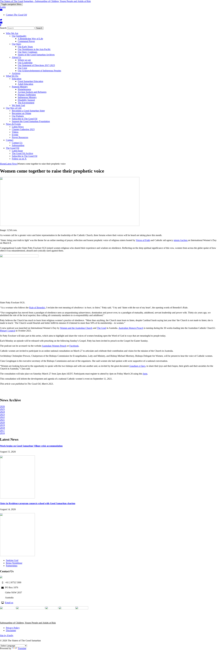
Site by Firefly (6, 635)
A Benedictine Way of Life (30, 38)
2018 (2, 428)
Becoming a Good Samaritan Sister (28, 110)
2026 (2, 406)
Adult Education (25, 84)
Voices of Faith (143, 240)
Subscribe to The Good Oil (24, 118)
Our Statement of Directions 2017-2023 (36, 65)
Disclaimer (11, 630)
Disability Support (26, 100)
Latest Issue (17, 150)
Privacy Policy (13, 628)
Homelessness (24, 89)
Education (16, 78)
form (145, 373)
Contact (16, 14)
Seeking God (12, 560)
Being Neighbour (14, 563)
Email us (9, 602)
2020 (2, 422)
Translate (22, 648)
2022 (2, 417)
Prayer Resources (20, 137)
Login (3, 7)
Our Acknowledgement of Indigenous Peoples (39, 70)
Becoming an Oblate (21, 113)
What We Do (12, 76)
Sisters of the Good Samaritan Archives (36, 54)
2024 (2, 412)
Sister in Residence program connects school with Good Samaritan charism (37, 503)
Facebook (74, 346)
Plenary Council (7, 330)
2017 (2, 430)
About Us (16, 57)
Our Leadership (25, 62)
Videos (15, 132)
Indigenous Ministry (27, 97)
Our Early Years (25, 46)
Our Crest (22, 68)
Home (3, 163)
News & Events (13, 124)
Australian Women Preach (54, 346)
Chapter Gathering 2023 (23, 129)
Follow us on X (19, 158)
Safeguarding (18, 145)
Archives (16, 73)
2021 (2, 420)
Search (3, 28)
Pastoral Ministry (20, 86)
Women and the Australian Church (76, 328)
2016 (2, 433)
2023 (2, 414)
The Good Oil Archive (22, 153)
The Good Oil (12, 148)
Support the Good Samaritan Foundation (31, 121)
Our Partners (18, 116)
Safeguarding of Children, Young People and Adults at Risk (28, 622)
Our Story (16, 44)
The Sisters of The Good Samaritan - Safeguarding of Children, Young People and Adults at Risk (45, 1)
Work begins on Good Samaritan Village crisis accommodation (31, 446)
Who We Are (12, 33)
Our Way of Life (14, 108)
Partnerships (11, 565)
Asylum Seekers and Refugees (32, 92)
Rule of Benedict (37, 307)
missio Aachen (181, 240)
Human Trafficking (27, 94)
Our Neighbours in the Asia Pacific (34, 49)
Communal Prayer (26, 41)
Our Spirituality (19, 36)
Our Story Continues (27, 52)
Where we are (24, 60)
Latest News (18, 126)
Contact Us (17, 142)
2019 (2, 425)
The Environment (26, 102)
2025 (2, 409)
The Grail (101, 328)
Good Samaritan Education (30, 81)
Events (15, 134)
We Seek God (18, 105)
